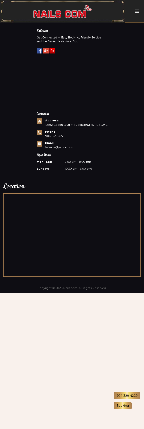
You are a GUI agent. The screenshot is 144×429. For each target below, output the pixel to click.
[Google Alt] (46, 50)
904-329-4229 (55, 136)
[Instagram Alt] (52, 50)
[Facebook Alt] (39, 50)
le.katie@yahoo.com (59, 147)
